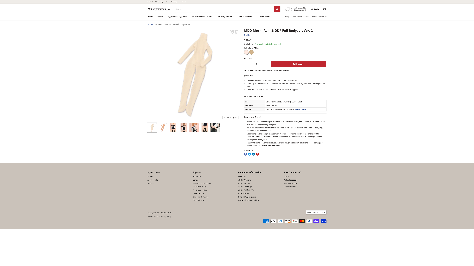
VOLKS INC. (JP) (244, 183)
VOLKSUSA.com (244, 180)
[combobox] (224, 9)
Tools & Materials (245, 16)
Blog (287, 16)
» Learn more (300, 109)
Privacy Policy (166, 216)
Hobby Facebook (290, 183)
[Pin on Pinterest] (257, 154)
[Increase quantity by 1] (266, 64)
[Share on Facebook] (245, 154)
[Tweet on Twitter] (249, 154)
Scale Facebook (290, 186)
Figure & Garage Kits (177, 16)
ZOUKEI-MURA (244, 193)
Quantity (247, 59)
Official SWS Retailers (247, 197)
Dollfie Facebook (290, 180)
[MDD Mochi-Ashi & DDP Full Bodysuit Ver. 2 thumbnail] (152, 128)
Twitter (286, 176)
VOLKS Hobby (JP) (245, 186)
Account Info (153, 180)
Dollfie (160, 16)
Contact (150, 2)
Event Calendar (319, 16)
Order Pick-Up (198, 200)
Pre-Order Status (300, 16)
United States (315, 212)
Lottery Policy (198, 193)
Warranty (174, 2)
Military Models (225, 16)
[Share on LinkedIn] (253, 154)
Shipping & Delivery (201, 197)
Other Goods (264, 16)
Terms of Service (153, 216)
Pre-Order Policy (199, 186)
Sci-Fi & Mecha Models (202, 16)
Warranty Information (202, 183)
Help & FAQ (197, 176)
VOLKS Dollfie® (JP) (246, 190)
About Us (183, 2)
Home (150, 16)
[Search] (277, 9)
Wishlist (151, 183)
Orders (150, 176)
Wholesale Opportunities (248, 200)
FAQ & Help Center (161, 2)
